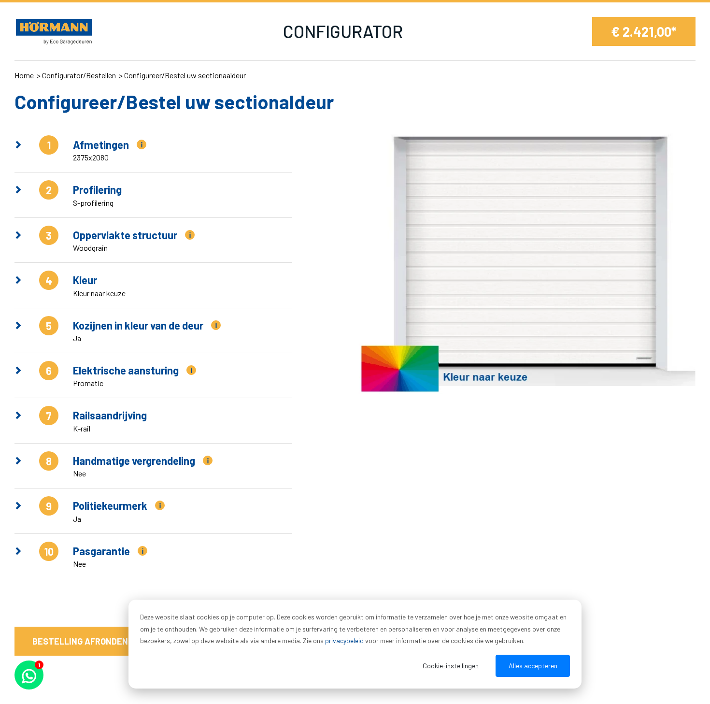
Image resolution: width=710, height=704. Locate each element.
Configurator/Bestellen (79, 75)
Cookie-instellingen (451, 665)
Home (24, 75)
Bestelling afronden (80, 641)
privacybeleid (344, 640)
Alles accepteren (533, 665)
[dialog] (355, 644)
